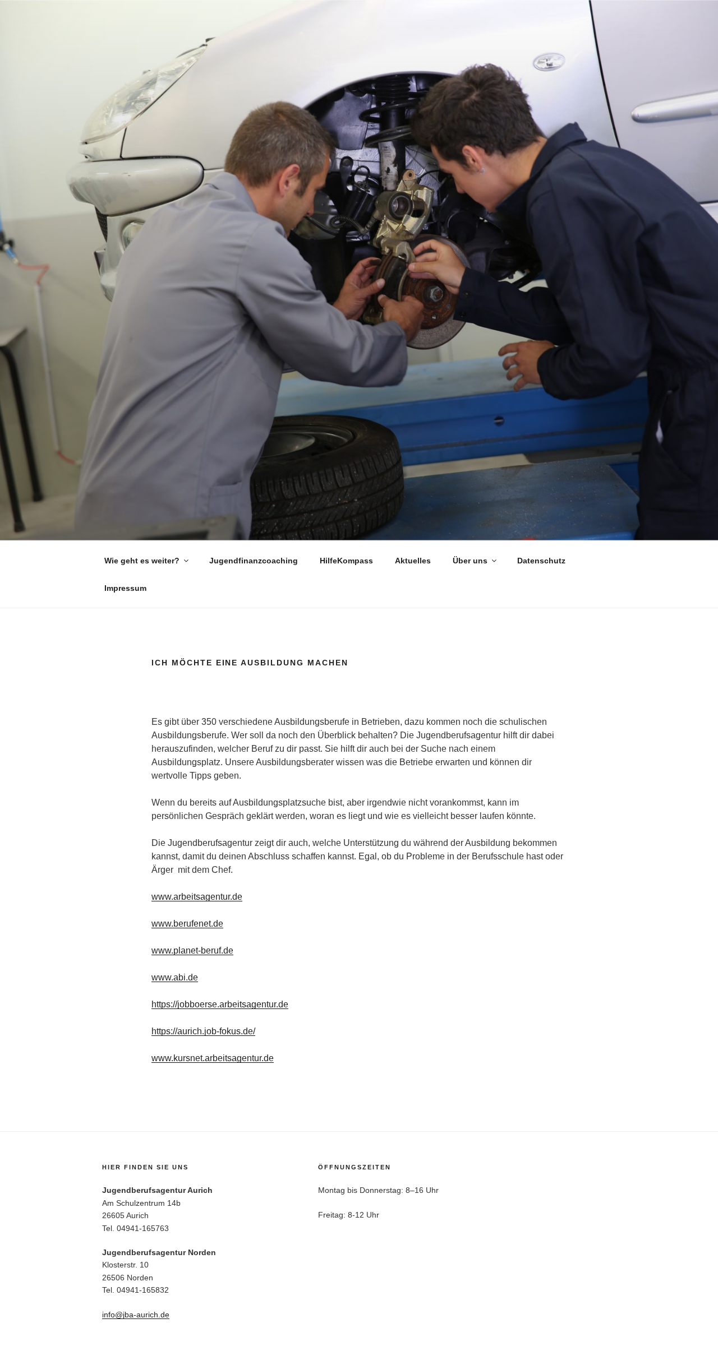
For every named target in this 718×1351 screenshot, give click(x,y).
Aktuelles (413, 560)
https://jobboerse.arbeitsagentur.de (219, 1004)
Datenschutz (541, 560)
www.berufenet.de (187, 923)
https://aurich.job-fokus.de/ (203, 1031)
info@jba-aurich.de (135, 1314)
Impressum (125, 588)
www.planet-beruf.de (192, 950)
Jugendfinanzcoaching (253, 560)
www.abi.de (174, 977)
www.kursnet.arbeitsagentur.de (212, 1058)
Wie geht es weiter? (142, 560)
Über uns (470, 560)
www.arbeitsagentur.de (196, 896)
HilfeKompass (346, 560)
